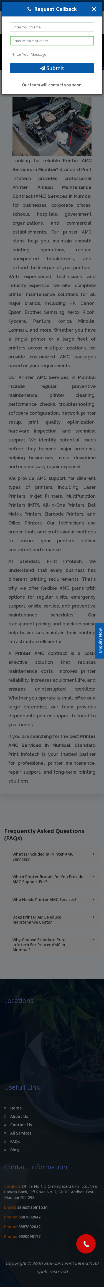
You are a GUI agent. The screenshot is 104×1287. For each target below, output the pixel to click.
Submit (54, 68)
